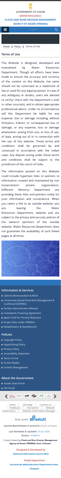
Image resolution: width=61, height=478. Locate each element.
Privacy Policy (11, 349)
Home (6, 46)
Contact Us (45, 404)
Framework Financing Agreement (22, 313)
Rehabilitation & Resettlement (20, 326)
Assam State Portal (14, 383)
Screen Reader (12, 362)
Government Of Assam (30, 11)
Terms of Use (11, 358)
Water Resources (30, 15)
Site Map (27, 404)
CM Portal (9, 388)
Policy (17, 46)
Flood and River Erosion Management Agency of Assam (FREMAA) (30, 21)
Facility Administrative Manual (21, 308)
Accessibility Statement (16, 353)
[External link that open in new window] (12, 395)
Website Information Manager (39, 410)
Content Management (16, 367)
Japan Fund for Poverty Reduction (22, 317)
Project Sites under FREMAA (19, 322)
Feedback (15, 407)
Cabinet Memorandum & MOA (21, 295)
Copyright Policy (13, 340)
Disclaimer (33, 407)
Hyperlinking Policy (14, 344)
